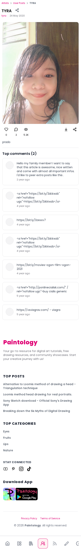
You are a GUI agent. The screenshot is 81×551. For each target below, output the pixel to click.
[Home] (7, 543)
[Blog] (55, 543)
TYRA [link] (32, 3)
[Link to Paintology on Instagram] (21, 468)
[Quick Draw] (66, 543)
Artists (5, 3)
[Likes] (6, 129)
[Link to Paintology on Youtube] (5, 468)
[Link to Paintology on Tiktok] (29, 468)
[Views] (26, 129)
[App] (19, 543)
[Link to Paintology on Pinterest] (13, 468)
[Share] (17, 10)
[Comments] (16, 129)
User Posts (19, 3)
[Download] (66, 129)
